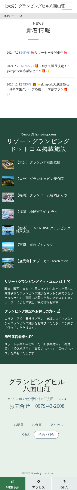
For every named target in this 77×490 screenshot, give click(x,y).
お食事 (37, 425)
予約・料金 (46, 434)
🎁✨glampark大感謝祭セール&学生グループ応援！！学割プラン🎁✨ (38, 89)
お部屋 (19, 425)
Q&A (26, 434)
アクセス (56, 425)
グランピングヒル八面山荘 (37, 385)
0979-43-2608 (49, 406)
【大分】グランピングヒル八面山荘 (34, 6)
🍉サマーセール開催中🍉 (49, 52)
